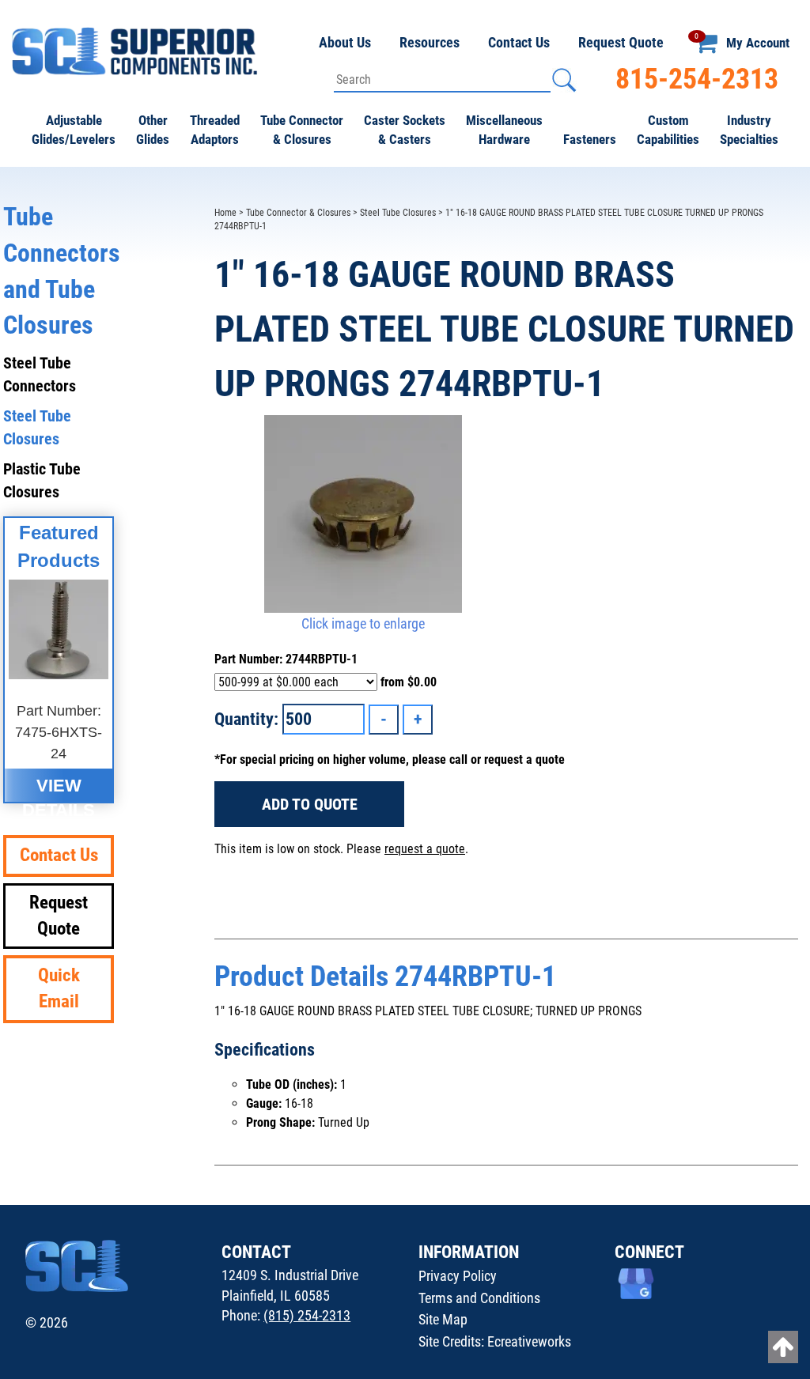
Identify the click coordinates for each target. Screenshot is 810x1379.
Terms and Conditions (479, 1298)
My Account (757, 43)
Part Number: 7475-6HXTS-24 (58, 732)
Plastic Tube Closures (42, 480)
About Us (345, 42)
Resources (429, 42)
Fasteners (589, 139)
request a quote (424, 848)
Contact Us (519, 42)
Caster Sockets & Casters (404, 129)
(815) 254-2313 (306, 1315)
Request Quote (621, 42)
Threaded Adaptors (215, 129)
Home (225, 212)
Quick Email (59, 988)
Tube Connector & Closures (301, 129)
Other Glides (152, 129)
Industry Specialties (749, 129)
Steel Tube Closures (398, 212)
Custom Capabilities (668, 129)
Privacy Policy (457, 1276)
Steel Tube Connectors (39, 374)
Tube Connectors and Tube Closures (58, 271)
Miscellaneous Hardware (504, 129)
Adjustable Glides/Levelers (73, 129)
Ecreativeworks (529, 1341)
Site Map (442, 1319)
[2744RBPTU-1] (362, 514)
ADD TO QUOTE (310, 804)
